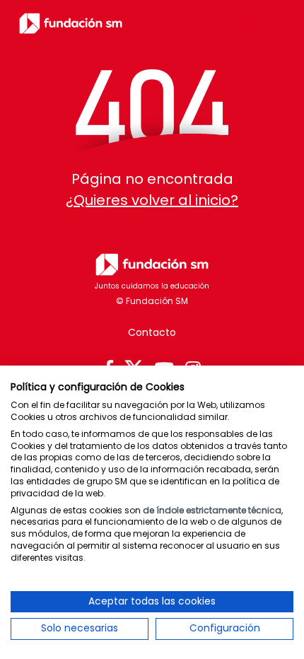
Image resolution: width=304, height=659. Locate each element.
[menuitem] (247, 23)
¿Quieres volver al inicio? (152, 200)
